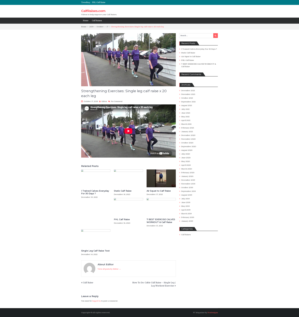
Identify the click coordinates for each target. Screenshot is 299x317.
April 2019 (185, 210)
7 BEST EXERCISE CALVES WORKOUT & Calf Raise (161, 220)
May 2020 (185, 161)
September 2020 (188, 146)
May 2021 (185, 117)
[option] (127, 2)
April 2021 (185, 120)
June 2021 (185, 113)
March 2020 (186, 169)
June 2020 (185, 158)
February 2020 (187, 173)
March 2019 (186, 214)
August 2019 (186, 195)
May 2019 (185, 206)
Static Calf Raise (123, 191)
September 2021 (188, 102)
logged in (96, 301)
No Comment (117, 101)
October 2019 (187, 187)
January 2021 (187, 132)
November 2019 (188, 184)
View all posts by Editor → (109, 269)
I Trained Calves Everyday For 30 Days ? (95, 192)
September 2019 (188, 191)
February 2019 (187, 217)
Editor (104, 101)
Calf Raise (88, 282)
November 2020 (188, 139)
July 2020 (185, 154)
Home (85, 21)
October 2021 (187, 98)
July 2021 (185, 109)
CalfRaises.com (93, 11)
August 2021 (186, 105)
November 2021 (188, 94)
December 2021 (188, 91)
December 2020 (188, 135)
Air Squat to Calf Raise (159, 191)
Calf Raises (97, 21)
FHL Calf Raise (98, 2)
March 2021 (186, 124)
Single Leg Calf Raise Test (95, 251)
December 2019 (188, 180)
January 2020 (187, 176)
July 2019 (185, 199)
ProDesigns (213, 313)
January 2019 (187, 221)
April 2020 (186, 165)
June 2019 (185, 202)
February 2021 (187, 128)
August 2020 (186, 150)
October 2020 (187, 143)
